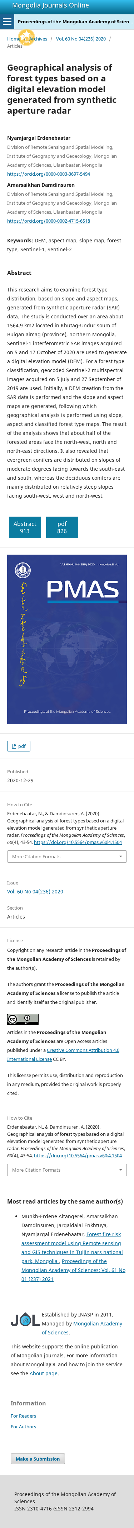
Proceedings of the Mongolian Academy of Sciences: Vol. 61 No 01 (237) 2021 (73, 1270)
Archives (38, 38)
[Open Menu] (7, 21)
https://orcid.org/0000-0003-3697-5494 (48, 173)
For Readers (23, 1416)
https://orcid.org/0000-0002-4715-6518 (48, 221)
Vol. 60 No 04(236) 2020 (81, 38)
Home (13, 38)
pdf (21, 746)
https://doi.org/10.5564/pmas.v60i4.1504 (78, 842)
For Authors (23, 1426)
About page (44, 1373)
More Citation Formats (36, 856)
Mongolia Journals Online (50, 5)
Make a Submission (38, 1459)
